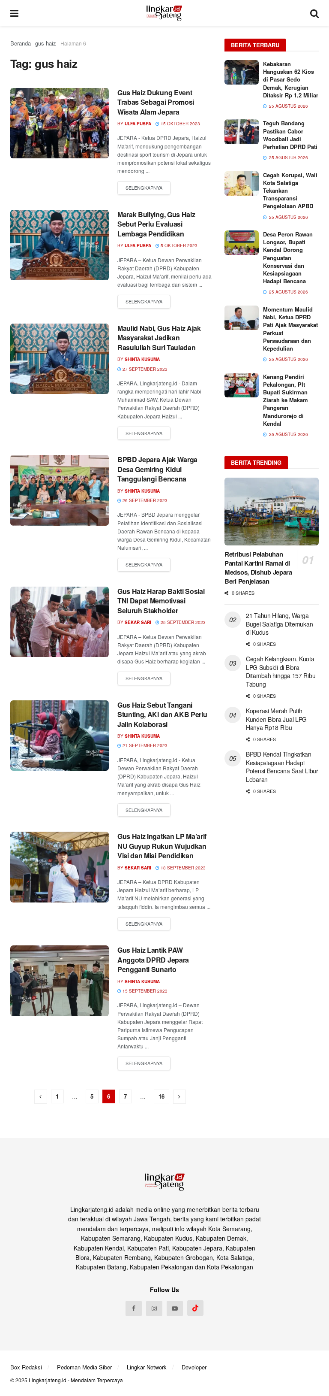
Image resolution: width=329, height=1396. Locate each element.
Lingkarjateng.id (47, 1380)
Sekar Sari (138, 622)
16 (161, 1096)
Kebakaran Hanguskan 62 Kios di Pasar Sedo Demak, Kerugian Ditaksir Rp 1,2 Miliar (290, 79)
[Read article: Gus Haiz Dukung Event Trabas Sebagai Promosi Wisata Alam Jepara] (59, 123)
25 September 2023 (182, 622)
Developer (194, 1367)
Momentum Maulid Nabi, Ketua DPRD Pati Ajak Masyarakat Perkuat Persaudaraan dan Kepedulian (290, 328)
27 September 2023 (144, 369)
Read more (143, 188)
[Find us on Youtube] (175, 1308)
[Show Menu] (14, 13)
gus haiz (45, 43)
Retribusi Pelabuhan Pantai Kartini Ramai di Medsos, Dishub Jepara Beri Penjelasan (258, 567)
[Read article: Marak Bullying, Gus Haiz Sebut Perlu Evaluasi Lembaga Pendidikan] (59, 245)
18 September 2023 (182, 868)
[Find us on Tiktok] (195, 1308)
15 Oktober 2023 (179, 124)
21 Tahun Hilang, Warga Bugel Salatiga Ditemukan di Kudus (279, 623)
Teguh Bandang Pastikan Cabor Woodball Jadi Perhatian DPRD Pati (290, 135)
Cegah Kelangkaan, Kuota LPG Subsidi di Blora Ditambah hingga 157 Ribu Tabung (280, 671)
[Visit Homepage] (164, 12)
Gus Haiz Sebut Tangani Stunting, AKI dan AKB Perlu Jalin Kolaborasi (162, 714)
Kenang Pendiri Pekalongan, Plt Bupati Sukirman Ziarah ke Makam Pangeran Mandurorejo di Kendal (285, 399)
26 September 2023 (144, 500)
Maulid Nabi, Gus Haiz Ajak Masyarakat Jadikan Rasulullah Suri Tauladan (159, 337)
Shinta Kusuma (142, 359)
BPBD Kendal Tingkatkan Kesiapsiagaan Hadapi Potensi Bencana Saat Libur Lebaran (282, 767)
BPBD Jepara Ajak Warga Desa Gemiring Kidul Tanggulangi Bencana (157, 469)
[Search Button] (314, 13)
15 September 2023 (144, 991)
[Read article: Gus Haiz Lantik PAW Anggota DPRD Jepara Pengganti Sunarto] (59, 980)
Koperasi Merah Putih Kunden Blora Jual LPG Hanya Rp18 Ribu (276, 719)
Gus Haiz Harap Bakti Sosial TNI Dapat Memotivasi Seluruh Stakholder (160, 600)
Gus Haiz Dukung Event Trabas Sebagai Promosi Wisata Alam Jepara (155, 102)
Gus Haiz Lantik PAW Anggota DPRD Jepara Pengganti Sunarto (153, 959)
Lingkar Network (147, 1367)
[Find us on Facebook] (134, 1308)
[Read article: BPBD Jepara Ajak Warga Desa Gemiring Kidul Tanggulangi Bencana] (59, 490)
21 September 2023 (144, 745)
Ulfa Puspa (138, 124)
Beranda (20, 43)
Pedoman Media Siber (84, 1367)
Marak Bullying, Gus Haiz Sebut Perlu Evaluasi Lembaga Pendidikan (156, 224)
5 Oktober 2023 (178, 245)
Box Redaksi (26, 1367)
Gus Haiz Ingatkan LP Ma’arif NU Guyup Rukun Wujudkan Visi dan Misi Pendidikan (161, 845)
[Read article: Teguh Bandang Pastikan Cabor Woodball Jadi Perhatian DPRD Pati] (241, 131)
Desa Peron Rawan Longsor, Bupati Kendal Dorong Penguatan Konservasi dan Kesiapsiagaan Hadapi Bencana (288, 257)
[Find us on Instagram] (154, 1308)
